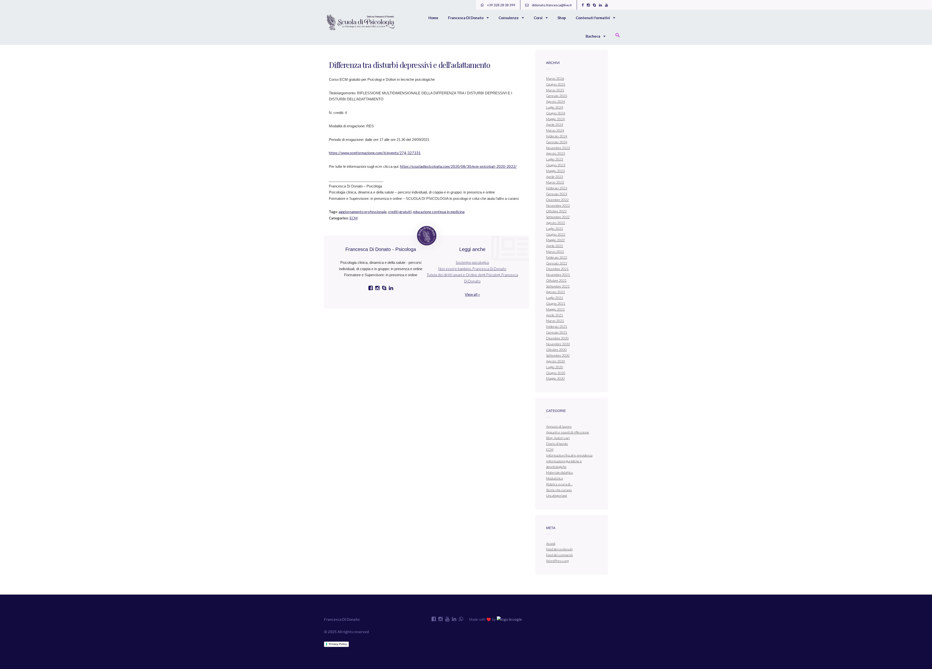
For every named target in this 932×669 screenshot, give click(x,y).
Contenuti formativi (593, 18)
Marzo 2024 (555, 130)
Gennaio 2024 (556, 142)
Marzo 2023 (555, 182)
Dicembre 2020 (557, 338)
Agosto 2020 (555, 361)
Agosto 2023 (555, 153)
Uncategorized (556, 495)
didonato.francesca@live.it (551, 5)
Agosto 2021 (555, 292)
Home (433, 18)
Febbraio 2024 (556, 136)
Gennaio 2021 (556, 332)
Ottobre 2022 (556, 211)
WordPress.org (557, 561)
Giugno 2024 (555, 113)
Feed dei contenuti (559, 549)
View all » (472, 294)
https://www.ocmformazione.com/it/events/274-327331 (375, 153)
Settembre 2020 (558, 355)
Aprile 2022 (554, 246)
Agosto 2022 (555, 223)
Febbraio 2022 (556, 257)
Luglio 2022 (554, 228)
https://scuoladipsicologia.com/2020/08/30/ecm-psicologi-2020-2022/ (458, 166)
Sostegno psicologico (472, 262)
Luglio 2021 (554, 298)
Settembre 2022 (558, 217)
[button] (617, 35)
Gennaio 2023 (556, 194)
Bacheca (593, 36)
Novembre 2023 (558, 148)
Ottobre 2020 (556, 349)
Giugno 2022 (555, 234)
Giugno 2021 (555, 303)
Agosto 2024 (555, 101)
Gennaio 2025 (556, 96)
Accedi (550, 543)
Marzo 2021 (555, 321)
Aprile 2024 (554, 124)
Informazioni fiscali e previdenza (569, 455)
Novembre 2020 (558, 344)
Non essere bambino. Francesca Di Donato (472, 268)
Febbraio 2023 (556, 188)
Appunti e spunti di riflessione (567, 432)
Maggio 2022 (555, 240)
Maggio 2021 (555, 309)
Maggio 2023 (555, 171)
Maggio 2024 (555, 119)
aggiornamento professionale (363, 212)
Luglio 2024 (554, 107)
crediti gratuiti (400, 212)
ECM (354, 218)
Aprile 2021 (554, 315)
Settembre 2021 (558, 286)
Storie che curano (559, 490)
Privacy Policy (338, 644)
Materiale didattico (559, 472)
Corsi (538, 18)
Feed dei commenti (559, 555)
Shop (562, 18)
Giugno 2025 (555, 84)
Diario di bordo (557, 444)
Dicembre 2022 (557, 200)
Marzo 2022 (555, 252)
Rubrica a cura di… (559, 484)
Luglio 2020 (554, 367)
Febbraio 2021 (556, 326)
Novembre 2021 (558, 275)
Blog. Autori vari (558, 438)
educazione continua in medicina (439, 212)
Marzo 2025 (555, 90)
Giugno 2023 (555, 165)
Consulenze (509, 18)
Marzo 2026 (555, 78)
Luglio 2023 (554, 159)
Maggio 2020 (555, 378)
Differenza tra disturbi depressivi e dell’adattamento (409, 64)
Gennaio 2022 (556, 263)
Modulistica (554, 478)
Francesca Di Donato (466, 18)
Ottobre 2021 (556, 280)
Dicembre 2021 (557, 269)
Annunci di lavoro (559, 426)
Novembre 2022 (558, 205)
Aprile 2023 (554, 177)
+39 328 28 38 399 (500, 5)
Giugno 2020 (555, 373)
